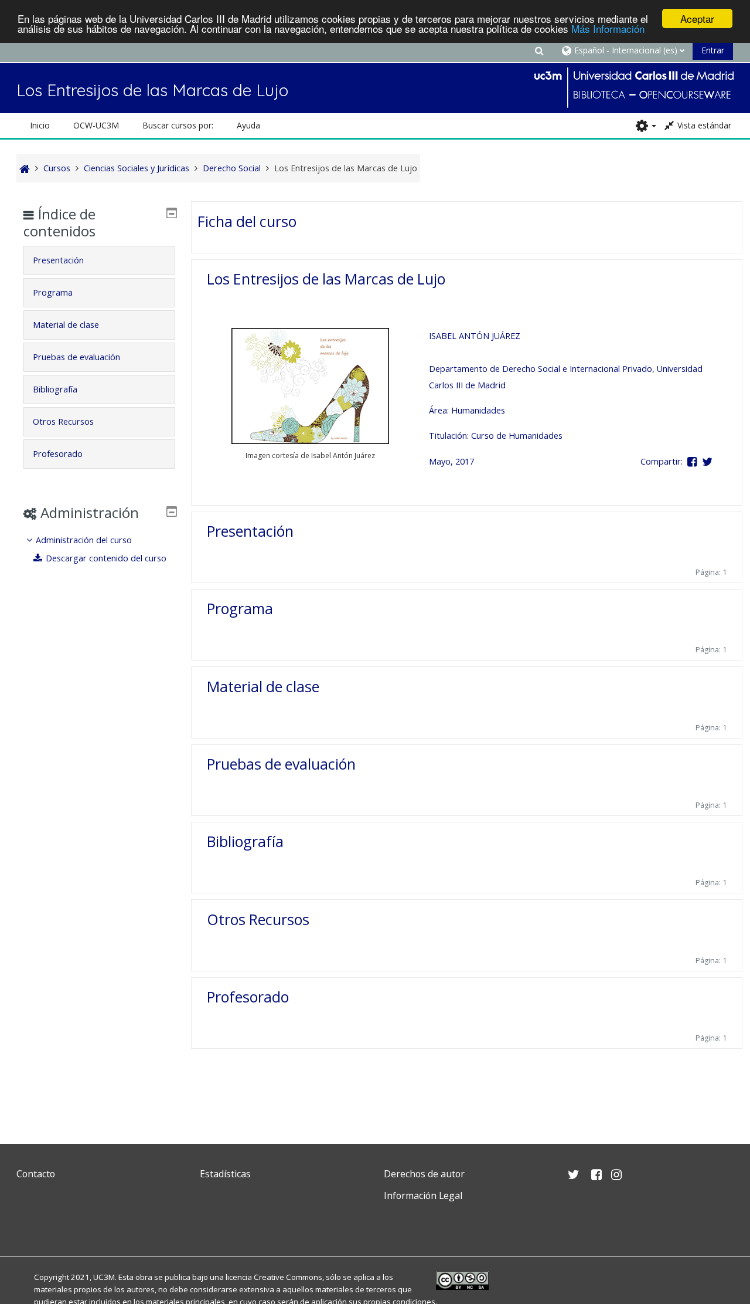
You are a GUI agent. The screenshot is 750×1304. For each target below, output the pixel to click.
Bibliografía (245, 841)
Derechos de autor (424, 1173)
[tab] (99, 260)
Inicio (40, 125)
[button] (539, 50)
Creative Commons (288, 1277)
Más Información (608, 29)
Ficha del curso (246, 221)
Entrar (712, 50)
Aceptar (697, 18)
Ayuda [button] (248, 125)
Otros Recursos (258, 919)
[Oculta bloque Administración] (171, 511)
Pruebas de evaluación (281, 764)
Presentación (250, 531)
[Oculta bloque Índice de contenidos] (171, 213)
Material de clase (263, 686)
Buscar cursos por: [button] (177, 125)
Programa (240, 608)
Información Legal (423, 1195)
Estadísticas (225, 1173)
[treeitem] (99, 549)
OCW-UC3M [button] (96, 125)
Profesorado (248, 997)
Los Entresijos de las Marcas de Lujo (326, 279)
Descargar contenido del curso (106, 558)
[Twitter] (28, 1223)
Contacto (35, 1173)
